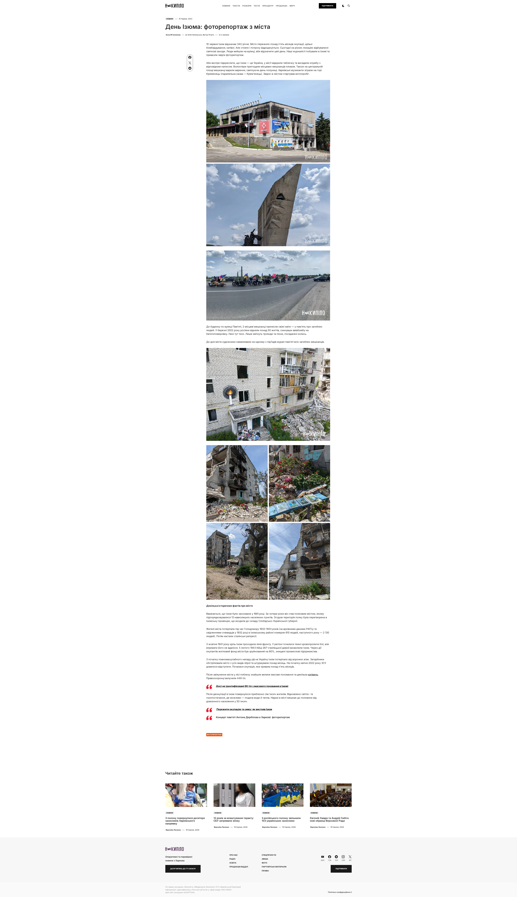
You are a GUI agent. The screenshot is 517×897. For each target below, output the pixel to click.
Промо (265, 871)
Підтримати (327, 6)
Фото (264, 863)
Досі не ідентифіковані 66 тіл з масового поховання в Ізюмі (252, 686)
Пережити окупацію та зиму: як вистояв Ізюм (244, 709)
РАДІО (232, 859)
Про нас (233, 855)
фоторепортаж (214, 735)
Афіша (265, 859)
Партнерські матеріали (274, 867)
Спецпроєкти (269, 855)
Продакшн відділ (238, 867)
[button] (343, 6)
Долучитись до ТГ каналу (183, 869)
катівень (313, 674)
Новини (169, 19)
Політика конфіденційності (340, 892)
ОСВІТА (232, 863)
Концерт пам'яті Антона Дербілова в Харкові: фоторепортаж (253, 717)
